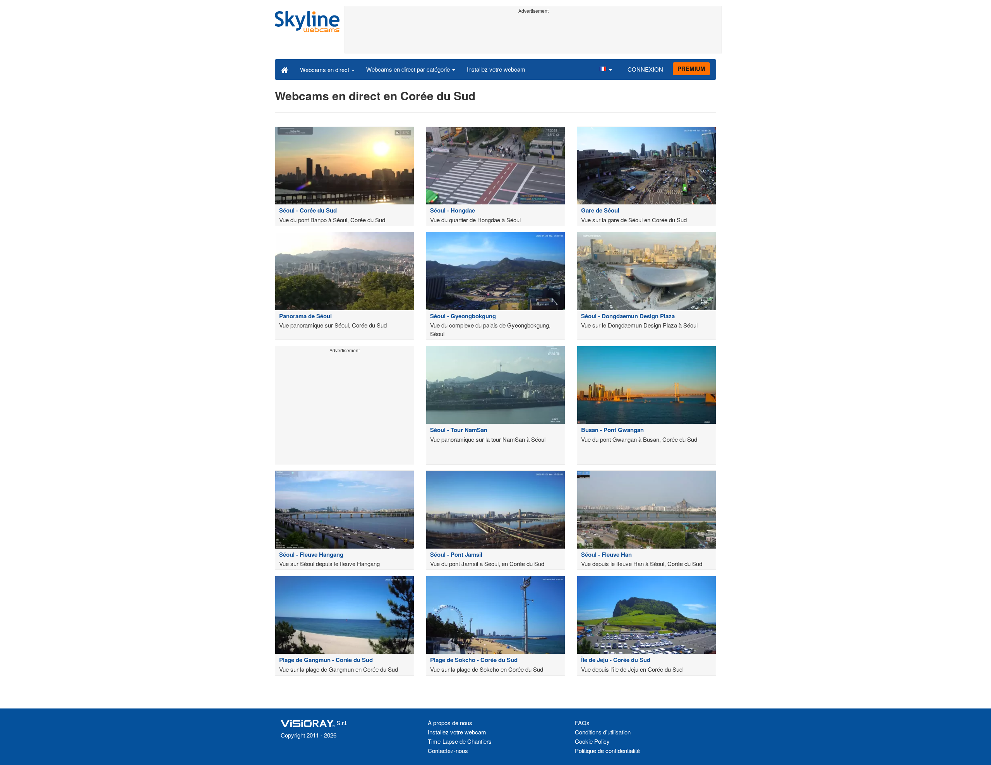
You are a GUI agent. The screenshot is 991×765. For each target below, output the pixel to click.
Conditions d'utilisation (603, 732)
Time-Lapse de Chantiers (460, 741)
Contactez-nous (448, 750)
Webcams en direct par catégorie (408, 69)
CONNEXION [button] (645, 69)
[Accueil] (284, 69)
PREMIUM (691, 68)
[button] (605, 69)
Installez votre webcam (496, 69)
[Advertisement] (533, 33)
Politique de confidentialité (607, 750)
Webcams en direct (325, 69)
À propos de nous (450, 723)
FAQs (582, 723)
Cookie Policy (592, 741)
